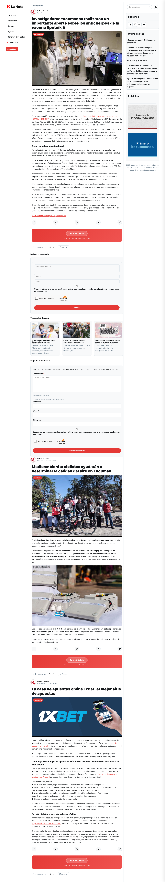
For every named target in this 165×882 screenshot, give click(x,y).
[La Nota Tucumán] (33, 12)
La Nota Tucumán (43, 11)
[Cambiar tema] (156, 7)
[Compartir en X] (55, 222)
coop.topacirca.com (148, 170)
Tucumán (12, 15)
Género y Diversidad (16, 37)
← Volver (38, 5)
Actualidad (12, 21)
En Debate (13, 42)
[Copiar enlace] (120, 222)
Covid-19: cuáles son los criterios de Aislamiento (74, 341)
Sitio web (37, 420)
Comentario (38, 374)
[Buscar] (149, 7)
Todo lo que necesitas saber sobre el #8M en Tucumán (107, 341)
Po (49, 215)
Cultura (11, 26)
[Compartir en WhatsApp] (77, 222)
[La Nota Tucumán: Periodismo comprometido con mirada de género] (15, 6)
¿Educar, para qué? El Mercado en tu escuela (141, 41)
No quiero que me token (137, 61)
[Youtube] (144, 24)
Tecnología (38, 700)
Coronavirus (38, 34)
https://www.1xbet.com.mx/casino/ (46, 823)
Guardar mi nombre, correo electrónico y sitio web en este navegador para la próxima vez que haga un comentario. (76, 290)
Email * (36, 411)
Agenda (11, 31)
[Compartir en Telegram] (98, 222)
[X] (135, 24)
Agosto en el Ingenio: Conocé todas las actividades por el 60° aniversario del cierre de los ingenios (142, 83)
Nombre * (37, 401)
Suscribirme (11, 49)
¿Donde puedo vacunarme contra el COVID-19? (43, 341)
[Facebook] (130, 24)
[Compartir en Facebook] (34, 222)
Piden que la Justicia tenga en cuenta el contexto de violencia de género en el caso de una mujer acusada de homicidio (141, 52)
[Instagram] (139, 24)
